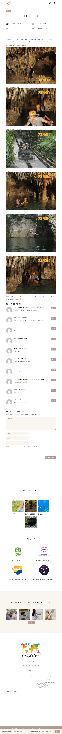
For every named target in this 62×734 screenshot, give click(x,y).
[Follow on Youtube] (29, 665)
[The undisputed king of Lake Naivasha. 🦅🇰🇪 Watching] (24, 614)
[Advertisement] (31, 475)
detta (26, 37)
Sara (15, 389)
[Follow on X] (35, 665)
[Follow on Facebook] (23, 665)
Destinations (15, 28)
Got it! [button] (57, 731)
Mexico (25, 28)
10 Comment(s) (41, 28)
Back (8, 11)
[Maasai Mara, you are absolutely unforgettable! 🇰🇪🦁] (11, 614)
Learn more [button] (49, 731)
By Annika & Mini (16, 23)
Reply (53, 308)
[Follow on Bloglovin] (32, 665)
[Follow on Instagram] (26, 665)
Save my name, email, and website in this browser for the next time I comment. (28, 447)
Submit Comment (50, 457)
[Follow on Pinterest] (38, 665)
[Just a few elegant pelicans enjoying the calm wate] (50, 614)
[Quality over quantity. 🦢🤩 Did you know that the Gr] (37, 614)
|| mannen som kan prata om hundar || (23, 307)
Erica (15, 317)
